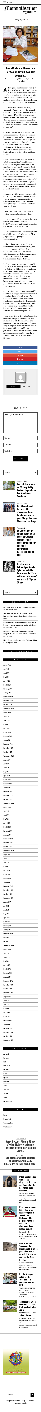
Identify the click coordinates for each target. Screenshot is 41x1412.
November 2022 (8, 842)
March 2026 (7, 685)
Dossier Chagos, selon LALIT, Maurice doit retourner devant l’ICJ (26, 1280)
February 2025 (7, 736)
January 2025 (7, 740)
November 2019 (8, 985)
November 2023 (8, 795)
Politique (6, 1081)
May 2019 (6, 1008)
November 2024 (8, 748)
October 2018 (7, 1036)
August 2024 (7, 760)
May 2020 (6, 961)
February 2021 (7, 925)
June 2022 (6, 862)
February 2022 (7, 878)
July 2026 (6, 669)
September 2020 (8, 945)
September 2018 (8, 1040)
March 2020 (7, 969)
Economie (6, 1058)
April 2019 (6, 1012)
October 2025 (7, 704)
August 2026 (7, 665)
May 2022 (6, 866)
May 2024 (6, 771)
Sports (5, 1097)
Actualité (6, 1054)
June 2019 (6, 1004)
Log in (5, 1115)
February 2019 (7, 1020)
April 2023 (6, 823)
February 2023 (7, 831)
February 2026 (7, 688)
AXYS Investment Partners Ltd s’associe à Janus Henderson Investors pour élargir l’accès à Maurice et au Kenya (27, 513)
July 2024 (6, 763)
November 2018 (8, 1032)
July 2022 (6, 858)
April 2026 (6, 681)
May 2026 (6, 677)
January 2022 (7, 882)
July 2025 (6, 716)
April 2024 (6, 775)
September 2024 (8, 756)
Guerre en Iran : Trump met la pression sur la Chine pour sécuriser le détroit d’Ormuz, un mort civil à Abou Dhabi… (28, 1251)
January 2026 (7, 692)
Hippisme (6, 1069)
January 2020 (7, 977)
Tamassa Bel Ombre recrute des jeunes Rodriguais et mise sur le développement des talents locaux (27, 1308)
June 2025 (6, 720)
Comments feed (8, 1123)
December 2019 (8, 981)
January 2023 (7, 835)
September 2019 (8, 992)
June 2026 (6, 673)
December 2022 (8, 838)
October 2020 (7, 941)
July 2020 (6, 953)
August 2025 (7, 712)
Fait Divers (6, 1065)
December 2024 (8, 744)
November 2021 (8, 890)
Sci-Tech (6, 1089)
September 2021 (8, 898)
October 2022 (7, 846)
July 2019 (6, 1000)
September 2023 (8, 803)
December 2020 (8, 933)
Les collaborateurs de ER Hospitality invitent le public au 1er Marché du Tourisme (26, 490)
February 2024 (7, 783)
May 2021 (6, 913)
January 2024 (7, 787)
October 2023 (7, 799)
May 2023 (6, 819)
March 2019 (6, 1016)
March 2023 (7, 827)
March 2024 (7, 779)
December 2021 (8, 886)
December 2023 (8, 791)
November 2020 (8, 937)
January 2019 (7, 1024)
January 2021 (7, 929)
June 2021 (6, 910)
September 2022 (8, 850)
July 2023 (6, 811)
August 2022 (7, 854)
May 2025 (6, 724)
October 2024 (7, 752)
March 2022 (7, 874)
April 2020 (6, 965)
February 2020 (7, 973)
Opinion (29, 79)
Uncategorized (7, 1101)
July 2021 (6, 906)
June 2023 (6, 815)
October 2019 (7, 988)
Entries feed (7, 1119)
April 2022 (6, 870)
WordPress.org (7, 1126)
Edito (4, 1061)
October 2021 (7, 894)
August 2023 (7, 807)
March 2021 (6, 921)
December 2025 (8, 696)
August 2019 (7, 996)
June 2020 (6, 957)
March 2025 (7, 732)
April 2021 (6, 917)
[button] (35, 472)
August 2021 (7, 902)
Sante (5, 1085)
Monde (5, 1073)
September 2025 (8, 708)
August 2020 (7, 949)
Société (34, 79)
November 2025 (8, 700)
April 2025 (6, 728)
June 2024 (6, 767)
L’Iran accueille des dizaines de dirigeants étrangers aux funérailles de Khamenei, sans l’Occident (28, 1183)
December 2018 (8, 1028)
